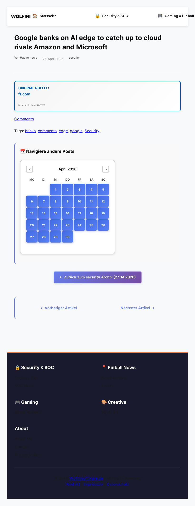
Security (92, 130)
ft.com (24, 94)
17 (79, 213)
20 (32, 225)
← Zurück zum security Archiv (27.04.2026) (97, 277)
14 (43, 213)
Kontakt (73, 484)
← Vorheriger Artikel (58, 307)
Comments (24, 119)
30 (67, 237)
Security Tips (26, 377)
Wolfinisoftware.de (86, 478)
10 (79, 201)
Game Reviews (28, 412)
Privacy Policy (27, 454)
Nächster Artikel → (138, 307)
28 (44, 237)
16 (67, 213)
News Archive (113, 377)
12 (103, 201)
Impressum (93, 484)
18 (91, 213)
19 (103, 213)
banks (30, 130)
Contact (22, 447)
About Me (23, 438)
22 (56, 225)
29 (56, 237)
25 (91, 225)
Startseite (48, 16)
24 (79, 225)
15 (55, 213)
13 (32, 213)
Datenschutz (118, 484)
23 (67, 225)
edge (63, 130)
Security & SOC (115, 16)
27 (32, 237)
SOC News (24, 386)
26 (103, 225)
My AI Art (109, 412)
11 (91, 201)
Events (107, 386)
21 (43, 225)
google (76, 130)
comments (47, 130)
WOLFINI (18, 16)
